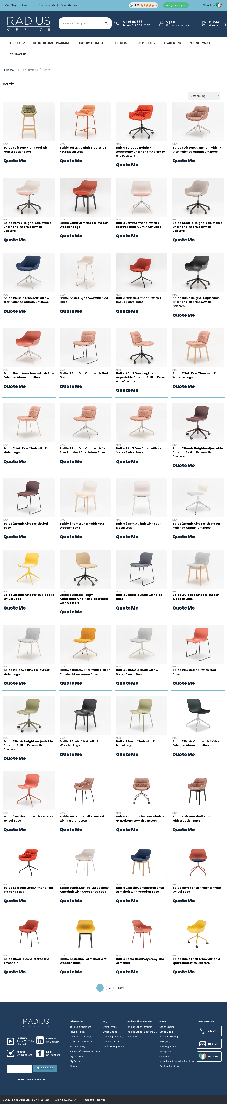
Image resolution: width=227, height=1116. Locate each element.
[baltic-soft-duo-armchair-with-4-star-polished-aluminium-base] (198, 121)
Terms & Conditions (80, 1026)
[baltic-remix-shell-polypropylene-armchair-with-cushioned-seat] (85, 862)
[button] (16, 43)
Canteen (164, 1056)
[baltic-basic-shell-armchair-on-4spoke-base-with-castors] (198, 933)
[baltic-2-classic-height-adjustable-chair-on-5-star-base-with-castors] (85, 569)
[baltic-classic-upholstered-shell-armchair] (29, 933)
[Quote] (204, 24)
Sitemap (74, 1066)
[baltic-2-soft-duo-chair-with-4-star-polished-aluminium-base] (85, 422)
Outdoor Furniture (169, 1066)
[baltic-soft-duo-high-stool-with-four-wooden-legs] (29, 121)
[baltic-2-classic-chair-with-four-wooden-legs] (198, 569)
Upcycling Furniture (81, 1041)
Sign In (178, 23)
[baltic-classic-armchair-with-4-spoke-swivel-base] (141, 272)
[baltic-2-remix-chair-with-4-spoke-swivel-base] (29, 569)
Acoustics (164, 1041)
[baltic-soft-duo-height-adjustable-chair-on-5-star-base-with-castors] (141, 121)
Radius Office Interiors (139, 1026)
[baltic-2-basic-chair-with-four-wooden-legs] (85, 715)
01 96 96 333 (132, 22)
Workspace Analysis (81, 1036)
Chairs (46, 70)
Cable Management (114, 1046)
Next (121, 988)
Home (9, 70)
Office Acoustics (112, 1041)
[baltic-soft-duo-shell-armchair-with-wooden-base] (198, 790)
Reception (165, 1051)
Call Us (212, 1030)
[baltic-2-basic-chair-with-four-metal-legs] (141, 715)
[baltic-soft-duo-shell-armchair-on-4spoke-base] (29, 862)
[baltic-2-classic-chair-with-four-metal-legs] (29, 644)
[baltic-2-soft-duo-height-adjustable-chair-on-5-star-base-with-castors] (141, 347)
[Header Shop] (29, 23)
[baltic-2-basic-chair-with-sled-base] (198, 644)
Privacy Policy (77, 1031)
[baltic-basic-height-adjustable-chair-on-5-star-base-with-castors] (198, 272)
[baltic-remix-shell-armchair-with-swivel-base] (198, 862)
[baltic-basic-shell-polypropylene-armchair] (141, 933)
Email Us (213, 1043)
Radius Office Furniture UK (142, 1031)
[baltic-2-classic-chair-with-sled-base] (141, 569)
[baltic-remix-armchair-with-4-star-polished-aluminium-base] (141, 197)
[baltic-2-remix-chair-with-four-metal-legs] (141, 497)
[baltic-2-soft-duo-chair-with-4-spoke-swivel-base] (141, 422)
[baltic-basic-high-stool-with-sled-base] (85, 272)
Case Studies (68, 5)
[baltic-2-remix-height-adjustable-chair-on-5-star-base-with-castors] (198, 422)
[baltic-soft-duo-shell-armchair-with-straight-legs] (85, 790)
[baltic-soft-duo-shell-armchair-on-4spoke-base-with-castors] (141, 790)
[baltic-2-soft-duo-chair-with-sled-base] (85, 347)
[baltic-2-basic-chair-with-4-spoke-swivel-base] (29, 790)
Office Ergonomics (113, 1036)
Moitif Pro (132, 1036)
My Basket (75, 1061)
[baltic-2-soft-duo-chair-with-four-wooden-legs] (198, 347)
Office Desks (110, 1026)
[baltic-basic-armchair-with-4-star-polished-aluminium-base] (29, 347)
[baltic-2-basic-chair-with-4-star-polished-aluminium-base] (198, 715)
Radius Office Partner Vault (85, 1051)
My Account (76, 1056)
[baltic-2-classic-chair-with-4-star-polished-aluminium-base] (85, 644)
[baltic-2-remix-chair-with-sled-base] (29, 497)
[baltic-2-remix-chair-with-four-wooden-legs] (85, 497)
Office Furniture (28, 70)
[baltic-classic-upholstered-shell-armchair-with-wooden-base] (141, 862)
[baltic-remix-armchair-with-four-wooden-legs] (85, 197)
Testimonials (47, 5)
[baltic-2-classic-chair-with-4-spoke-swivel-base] (141, 644)
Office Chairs (110, 1031)
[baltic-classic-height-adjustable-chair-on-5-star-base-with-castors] (198, 197)
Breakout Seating (169, 1036)
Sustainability (77, 1046)
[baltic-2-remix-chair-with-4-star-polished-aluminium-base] (198, 497)
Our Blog (10, 5)
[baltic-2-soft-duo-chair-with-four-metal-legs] (29, 422)
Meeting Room (167, 1046)
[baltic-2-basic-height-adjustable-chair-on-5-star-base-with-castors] (29, 715)
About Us (28, 5)
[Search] (106, 23)
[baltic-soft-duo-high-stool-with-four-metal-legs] (85, 121)
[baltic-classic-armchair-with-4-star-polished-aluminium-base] (29, 272)
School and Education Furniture (176, 1061)
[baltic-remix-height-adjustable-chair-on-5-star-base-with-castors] (29, 197)
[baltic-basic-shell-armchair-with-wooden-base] (85, 933)
